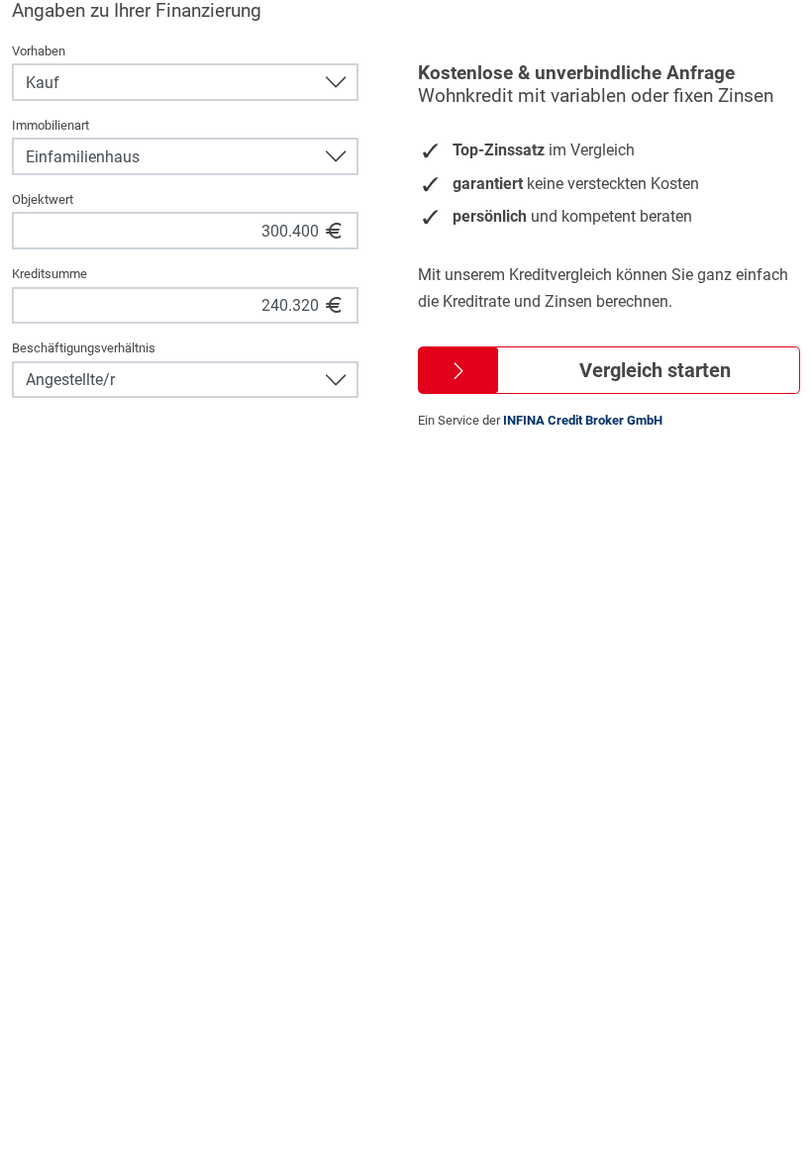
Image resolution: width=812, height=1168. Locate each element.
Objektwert (42, 199)
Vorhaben (38, 51)
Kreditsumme (49, 273)
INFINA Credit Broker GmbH (582, 420)
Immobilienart (50, 125)
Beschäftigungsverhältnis (83, 348)
